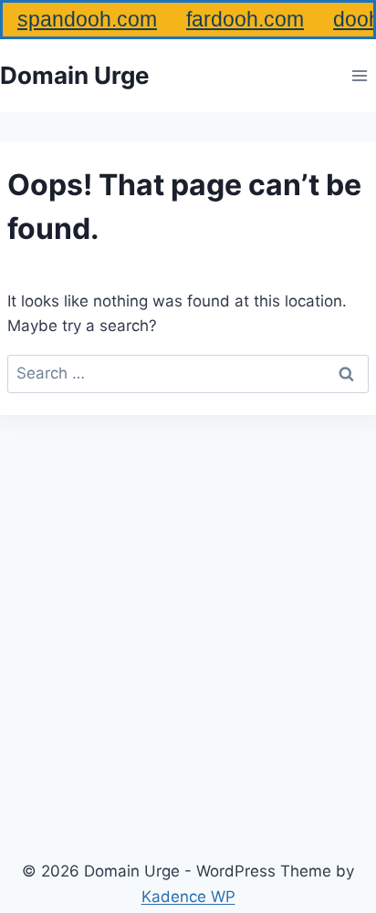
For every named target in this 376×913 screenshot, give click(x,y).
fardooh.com (245, 19)
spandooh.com (87, 19)
